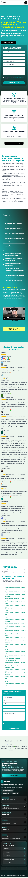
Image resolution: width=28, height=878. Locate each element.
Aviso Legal (3, 875)
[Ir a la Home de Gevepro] (5, 2)
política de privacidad (18, 77)
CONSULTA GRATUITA (14, 82)
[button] (2, 747)
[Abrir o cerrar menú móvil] (25, 2)
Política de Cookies (21, 875)
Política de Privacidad (11, 875)
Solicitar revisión (14, 775)
